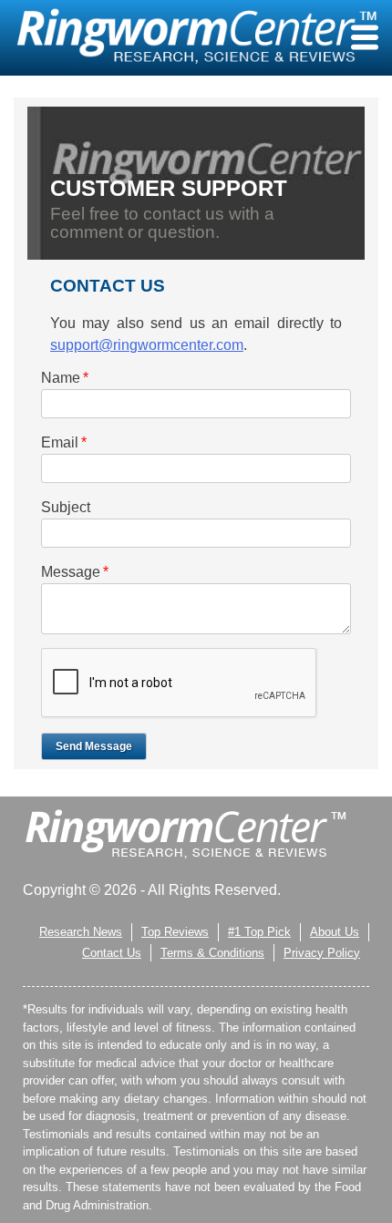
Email (64, 442)
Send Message (94, 746)
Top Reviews (175, 932)
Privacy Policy (322, 953)
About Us (334, 932)
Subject (65, 507)
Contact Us (111, 953)
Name (64, 377)
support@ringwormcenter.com (146, 345)
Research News (80, 932)
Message (74, 572)
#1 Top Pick (259, 932)
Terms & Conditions (212, 953)
